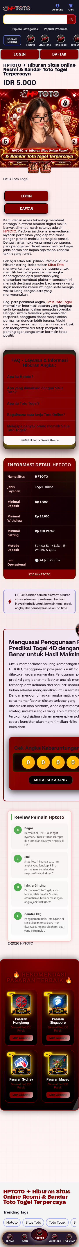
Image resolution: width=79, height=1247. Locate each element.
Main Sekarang (21, 1037)
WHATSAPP (55, 1241)
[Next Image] (75, 129)
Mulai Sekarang (50, 780)
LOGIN (20, 54)
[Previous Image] (3, 129)
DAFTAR (59, 54)
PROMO (10, 1241)
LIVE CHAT (69, 1241)
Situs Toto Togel (59, 302)
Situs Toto (56, 265)
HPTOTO (9, 231)
